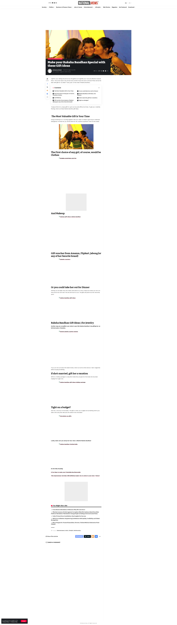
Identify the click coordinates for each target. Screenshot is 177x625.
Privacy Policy (5, 621)
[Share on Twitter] (101, 71)
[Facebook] (49, 2)
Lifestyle (71, 530)
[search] (123, 3)
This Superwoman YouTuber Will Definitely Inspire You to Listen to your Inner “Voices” (75, 475)
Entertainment (61, 530)
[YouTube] (53, 2)
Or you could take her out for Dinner (88, 91)
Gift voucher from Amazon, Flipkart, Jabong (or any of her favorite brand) (63, 101)
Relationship (77, 530)
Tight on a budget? (84, 100)
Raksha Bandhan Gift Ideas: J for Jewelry (86, 94)
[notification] (121, 3)
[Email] (103, 71)
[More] (108, 71)
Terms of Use (14, 621)
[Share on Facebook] (99, 71)
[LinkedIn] (56, 2)
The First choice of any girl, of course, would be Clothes (63, 94)
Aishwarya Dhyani (57, 70)
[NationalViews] (88, 3)
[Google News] (55, 2)
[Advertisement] (88, 19)
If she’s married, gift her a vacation (88, 97)
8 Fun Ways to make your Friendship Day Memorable (66, 472)
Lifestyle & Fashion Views (55, 58)
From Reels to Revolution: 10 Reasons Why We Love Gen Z (69, 509)
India (66, 530)
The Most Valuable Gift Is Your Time (63, 91)
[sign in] (47, 3)
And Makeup (57, 97)
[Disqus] (73, 562)
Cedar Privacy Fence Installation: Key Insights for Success (69, 516)
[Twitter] (51, 2)
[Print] (105, 71)
